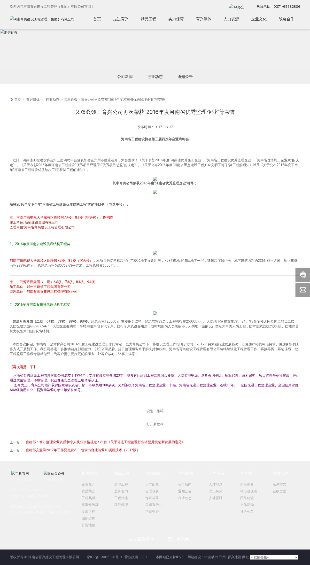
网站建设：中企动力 (202, 557)
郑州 (223, 557)
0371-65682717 (33, 490)
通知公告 (185, 76)
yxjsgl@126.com (36, 496)
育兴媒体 (33, 99)
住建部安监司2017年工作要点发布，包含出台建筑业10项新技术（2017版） (83, 450)
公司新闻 (125, 76)
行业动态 (155, 76)
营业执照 (131, 557)
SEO (143, 557)
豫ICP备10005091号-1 (104, 557)
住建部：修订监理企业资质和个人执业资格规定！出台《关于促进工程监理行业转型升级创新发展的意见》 (105, 442)
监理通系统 (179, 539)
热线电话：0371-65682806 (278, 6)
